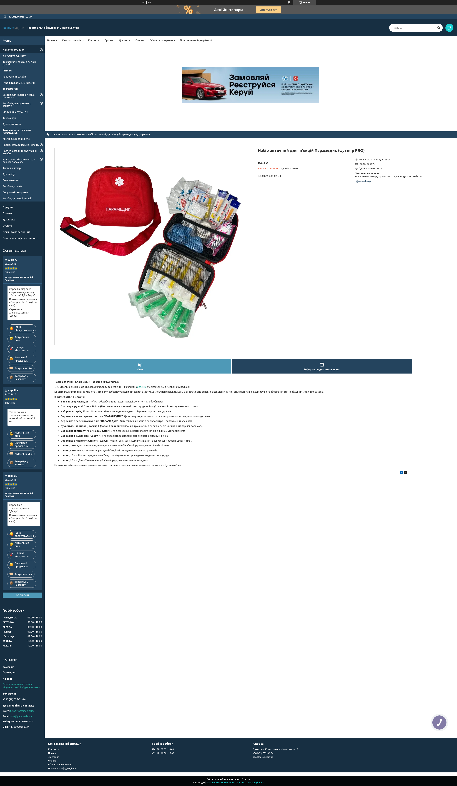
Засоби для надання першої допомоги (19, 96)
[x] (405, 473)
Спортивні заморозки (15, 192)
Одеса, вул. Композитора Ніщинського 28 (275, 749)
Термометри (10, 88)
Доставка (124, 40)
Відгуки (8, 207)
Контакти (93, 40)
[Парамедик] (14, 27)
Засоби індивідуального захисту (17, 104)
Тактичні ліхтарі (12, 168)
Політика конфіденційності (196, 40)
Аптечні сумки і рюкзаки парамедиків (17, 131)
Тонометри (9, 118)
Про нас (109, 40)
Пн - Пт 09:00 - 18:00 (163, 749)
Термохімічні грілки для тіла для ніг (19, 63)
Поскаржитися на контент (220, 782)
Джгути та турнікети (15, 55)
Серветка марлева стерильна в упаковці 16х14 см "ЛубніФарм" (22, 292)
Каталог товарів (71, 40)
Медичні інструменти (15, 112)
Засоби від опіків (12, 186)
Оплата (139, 40)
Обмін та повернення (162, 40)
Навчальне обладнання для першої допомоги (19, 160)
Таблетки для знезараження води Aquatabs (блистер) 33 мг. (22, 417)
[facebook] (401, 473)
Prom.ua (246, 779)
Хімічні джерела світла (16, 138)
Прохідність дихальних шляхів (21, 144)
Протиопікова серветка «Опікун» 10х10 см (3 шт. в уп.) (23, 302)
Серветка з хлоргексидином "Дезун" (19, 312)
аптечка (142, 386)
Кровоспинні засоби (14, 76)
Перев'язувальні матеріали (19, 82)
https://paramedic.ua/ (22, 711)
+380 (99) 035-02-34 (263, 753)
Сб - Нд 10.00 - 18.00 (163, 753)
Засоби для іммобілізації (17, 198)
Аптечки (81, 134)
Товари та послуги (62, 134)
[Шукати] (439, 28)
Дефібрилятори (12, 124)
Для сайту (9, 174)
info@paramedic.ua (21, 716)
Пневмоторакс (11, 180)
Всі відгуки (22, 595)
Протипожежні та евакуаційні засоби (20, 152)
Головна (52, 40)
